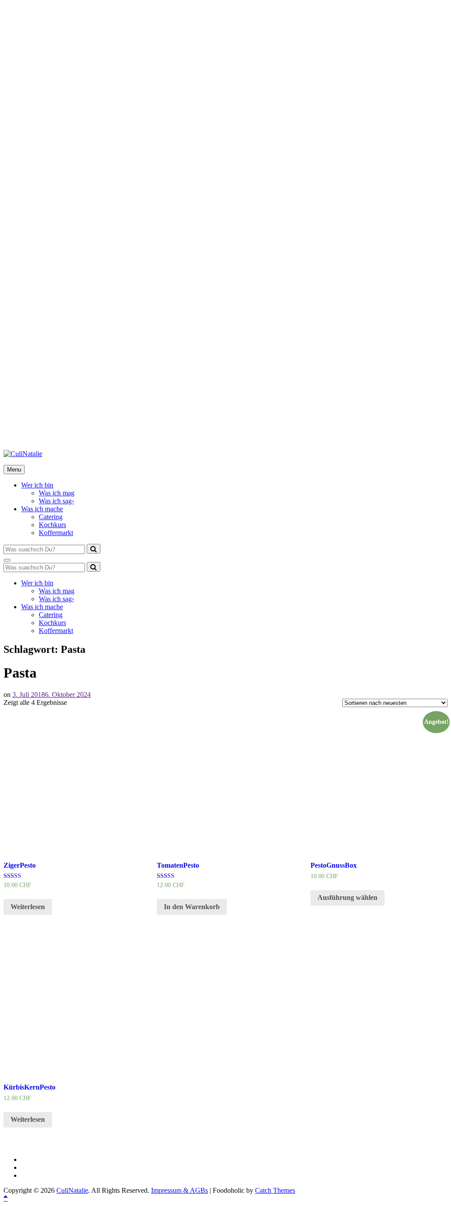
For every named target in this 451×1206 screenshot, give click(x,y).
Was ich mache (42, 509)
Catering (51, 517)
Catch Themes (275, 1190)
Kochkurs (52, 524)
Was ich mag (56, 493)
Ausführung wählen (347, 897)
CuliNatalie (72, 1190)
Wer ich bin (37, 485)
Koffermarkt (56, 532)
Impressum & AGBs (179, 1190)
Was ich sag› (56, 501)
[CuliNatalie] (23, 453)
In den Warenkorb (192, 906)
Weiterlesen (28, 906)
